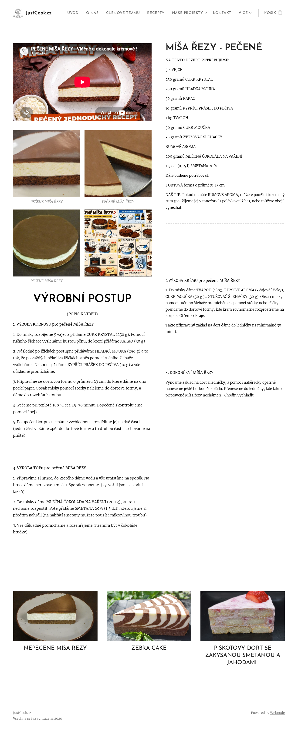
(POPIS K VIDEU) (82, 314)
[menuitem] (74, 13)
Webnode (277, 713)
